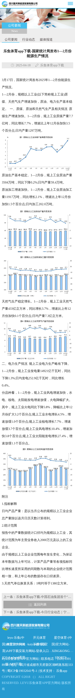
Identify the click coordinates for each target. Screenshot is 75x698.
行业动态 (28, 39)
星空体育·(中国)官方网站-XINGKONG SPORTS (62, 638)
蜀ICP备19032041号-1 (22, 670)
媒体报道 (46, 39)
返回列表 (40, 604)
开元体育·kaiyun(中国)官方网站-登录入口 (37, 638)
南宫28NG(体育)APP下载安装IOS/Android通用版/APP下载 (13, 645)
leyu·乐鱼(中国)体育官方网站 (13, 638)
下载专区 (39, 644)
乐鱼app (61, 670)
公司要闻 (10, 39)
